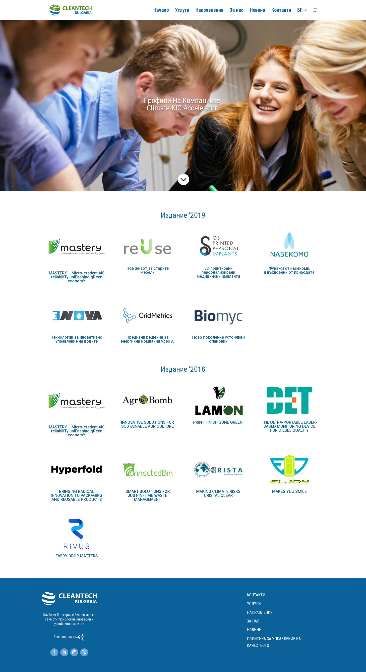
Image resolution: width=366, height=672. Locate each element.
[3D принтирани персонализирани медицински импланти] (218, 246)
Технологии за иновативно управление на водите (76, 339)
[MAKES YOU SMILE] (289, 469)
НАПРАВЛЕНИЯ (259, 612)
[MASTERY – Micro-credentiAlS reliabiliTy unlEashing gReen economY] (77, 249)
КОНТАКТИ (256, 595)
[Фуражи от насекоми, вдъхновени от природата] (289, 246)
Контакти (281, 10)
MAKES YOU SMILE (289, 491)
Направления (209, 10)
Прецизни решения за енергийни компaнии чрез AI (148, 339)
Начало (161, 10)
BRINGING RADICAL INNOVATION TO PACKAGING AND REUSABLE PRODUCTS (76, 495)
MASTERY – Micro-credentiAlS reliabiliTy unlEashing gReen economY (77, 277)
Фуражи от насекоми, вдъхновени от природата (289, 270)
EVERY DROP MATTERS (77, 556)
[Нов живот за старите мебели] (148, 246)
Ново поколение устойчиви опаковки (218, 339)
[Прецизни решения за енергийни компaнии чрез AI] (148, 315)
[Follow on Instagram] (74, 652)
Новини (257, 10)
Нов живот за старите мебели (147, 270)
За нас (237, 10)
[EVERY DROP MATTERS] (77, 533)
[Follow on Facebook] (54, 652)
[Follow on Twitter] (84, 652)
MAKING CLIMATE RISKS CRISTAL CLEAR (218, 493)
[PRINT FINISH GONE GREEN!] (218, 400)
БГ (300, 10)
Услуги (182, 10)
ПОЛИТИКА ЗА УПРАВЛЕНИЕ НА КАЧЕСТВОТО (274, 642)
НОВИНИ (254, 629)
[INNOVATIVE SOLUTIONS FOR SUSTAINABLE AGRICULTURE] (148, 400)
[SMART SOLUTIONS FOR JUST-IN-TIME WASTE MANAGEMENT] (148, 469)
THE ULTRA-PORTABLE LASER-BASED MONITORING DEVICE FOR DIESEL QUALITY (289, 426)
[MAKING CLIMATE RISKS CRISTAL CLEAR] (218, 469)
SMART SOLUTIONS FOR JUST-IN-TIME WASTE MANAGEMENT (147, 495)
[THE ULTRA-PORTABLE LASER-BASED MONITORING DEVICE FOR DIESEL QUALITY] (289, 400)
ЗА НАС (253, 621)
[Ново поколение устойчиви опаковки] (218, 315)
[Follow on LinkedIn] (64, 652)
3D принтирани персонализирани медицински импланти (218, 272)
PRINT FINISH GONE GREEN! (218, 422)
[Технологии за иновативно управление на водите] (77, 315)
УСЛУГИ (254, 603)
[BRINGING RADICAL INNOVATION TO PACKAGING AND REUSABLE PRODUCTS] (77, 469)
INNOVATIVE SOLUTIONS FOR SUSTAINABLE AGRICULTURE (147, 424)
